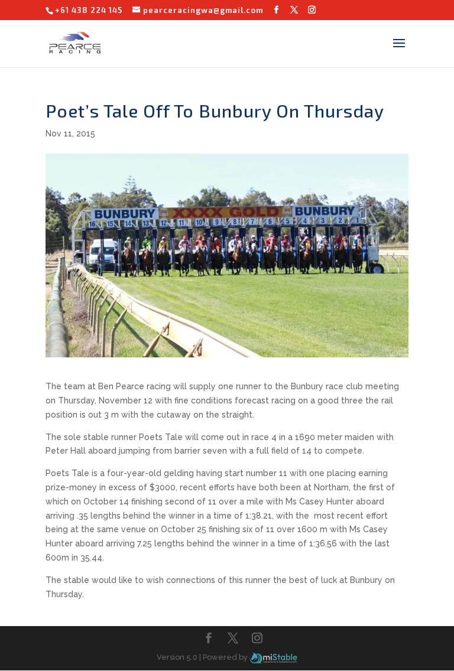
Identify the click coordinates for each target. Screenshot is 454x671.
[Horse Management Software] (273, 657)
